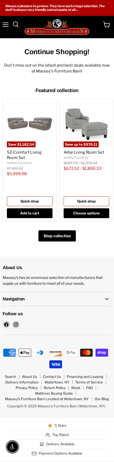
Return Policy (54, 388)
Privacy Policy (27, 388)
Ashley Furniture (19, 163)
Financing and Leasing (85, 376)
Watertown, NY (57, 382)
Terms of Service (89, 382)
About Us (29, 376)
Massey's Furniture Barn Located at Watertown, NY (47, 399)
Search (10, 376)
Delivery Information (22, 382)
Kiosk (75, 388)
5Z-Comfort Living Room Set (24, 155)
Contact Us (52, 376)
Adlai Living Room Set (84, 152)
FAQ (89, 388)
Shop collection (57, 236)
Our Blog (102, 399)
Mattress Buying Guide (54, 393)
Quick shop (29, 201)
